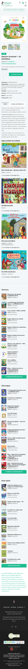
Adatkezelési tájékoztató (17, 656)
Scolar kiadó (8, 95)
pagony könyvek (5, 575)
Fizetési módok (19, 655)
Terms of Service (15, 661)
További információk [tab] (17, 104)
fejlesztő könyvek (14, 585)
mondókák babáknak (7, 573)
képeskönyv (23, 585)
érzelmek (8, 91)
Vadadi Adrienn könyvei (12, 583)
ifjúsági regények (15, 575)
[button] (26, 6)
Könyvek (3, 89)
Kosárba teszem (16, 74)
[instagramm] (15, 626)
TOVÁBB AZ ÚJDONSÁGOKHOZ (14, 472)
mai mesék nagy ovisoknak (15, 87)
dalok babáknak (18, 573)
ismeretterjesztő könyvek (8, 577)
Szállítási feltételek (8, 655)
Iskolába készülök (7, 206)
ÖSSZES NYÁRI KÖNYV (14, 565)
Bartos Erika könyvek (12, 581)
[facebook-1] (12, 626)
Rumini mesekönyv (7, 587)
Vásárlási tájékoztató (14, 653)
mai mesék (15, 91)
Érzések (10, 84)
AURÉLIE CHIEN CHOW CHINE (14, 93)
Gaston (15, 84)
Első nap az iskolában (8, 241)
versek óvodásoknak (7, 589)
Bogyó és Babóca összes (19, 587)
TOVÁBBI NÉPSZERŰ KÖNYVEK (14, 377)
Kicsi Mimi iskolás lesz (8, 272)
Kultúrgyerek (7, 3)
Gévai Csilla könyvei (13, 579)
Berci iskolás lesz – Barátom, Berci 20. (13, 170)
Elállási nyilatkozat (14, 658)
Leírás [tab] (5, 104)
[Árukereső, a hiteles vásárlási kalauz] (14, 634)
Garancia (6, 656)
